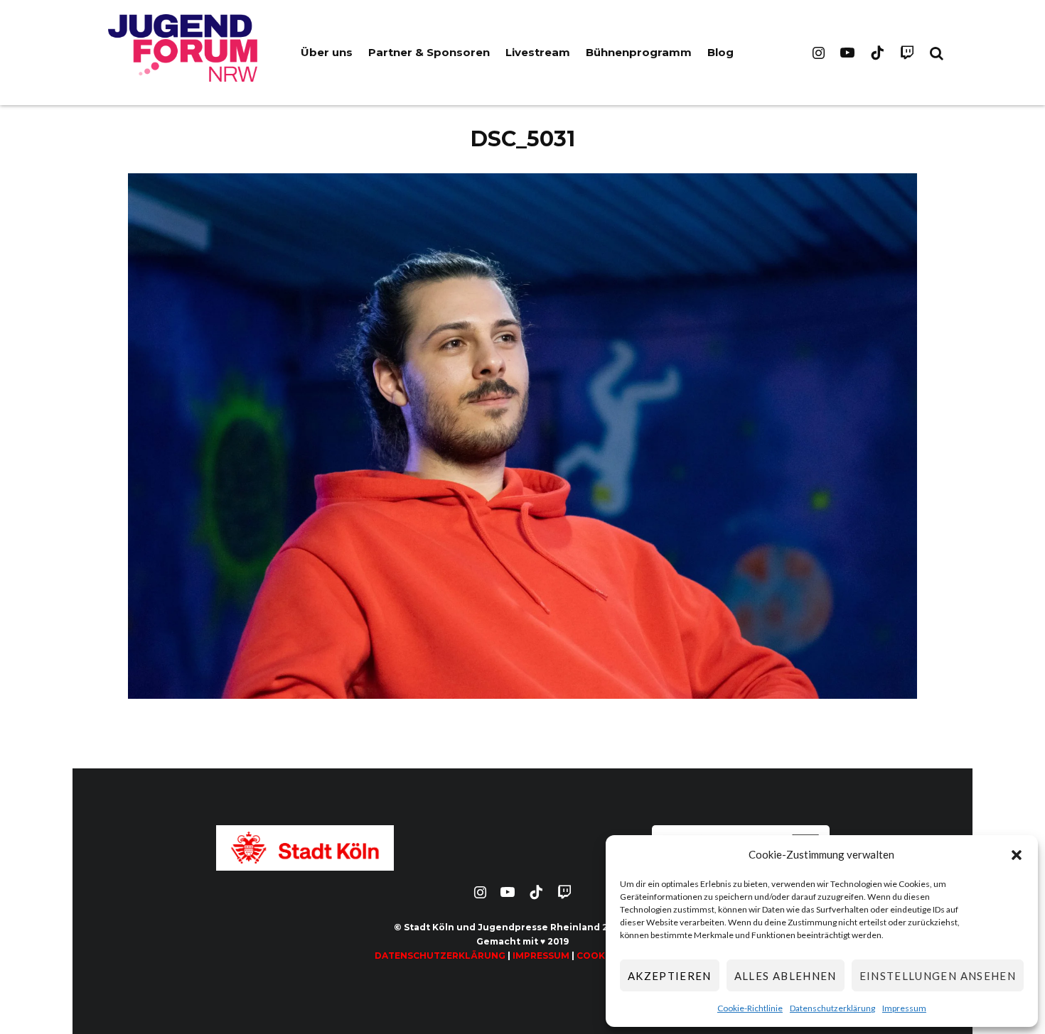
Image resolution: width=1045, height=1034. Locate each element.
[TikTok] (877, 52)
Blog (720, 52)
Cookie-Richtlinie (750, 1008)
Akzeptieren (670, 975)
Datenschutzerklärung (832, 1008)
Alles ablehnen (785, 975)
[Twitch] (907, 52)
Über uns (327, 52)
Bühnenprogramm (639, 52)
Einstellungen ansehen (937, 975)
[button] (1016, 855)
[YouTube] (847, 52)
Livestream (537, 52)
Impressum (904, 1008)
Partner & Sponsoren (429, 52)
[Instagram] (818, 52)
